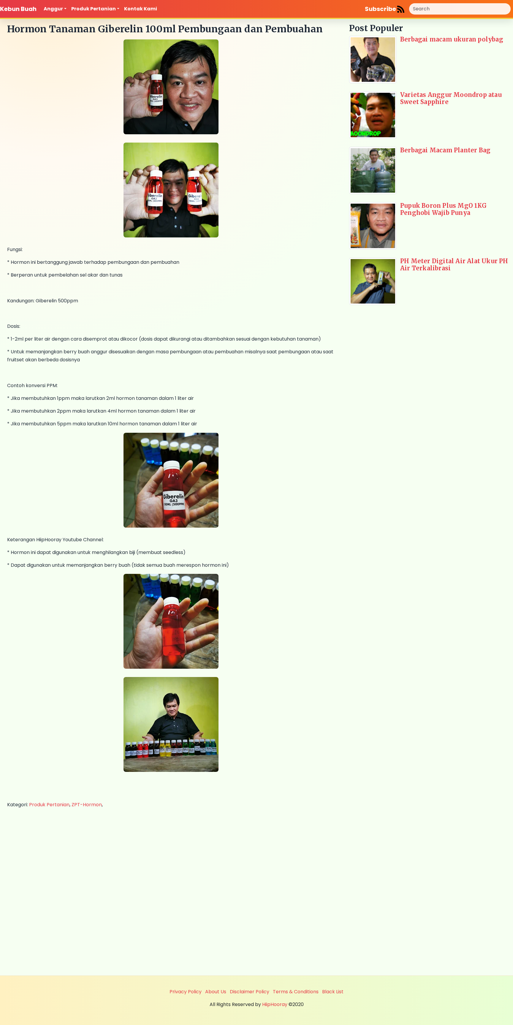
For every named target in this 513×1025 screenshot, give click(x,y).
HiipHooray (274, 1004)
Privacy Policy (186, 991)
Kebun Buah (18, 9)
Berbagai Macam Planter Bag (445, 150)
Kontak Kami (140, 8)
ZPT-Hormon (87, 804)
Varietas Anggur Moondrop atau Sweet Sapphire (451, 98)
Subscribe (381, 9)
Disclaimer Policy (249, 991)
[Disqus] (171, 891)
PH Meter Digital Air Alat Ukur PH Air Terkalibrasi (454, 264)
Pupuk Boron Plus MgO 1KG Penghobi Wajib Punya (443, 209)
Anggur (53, 8)
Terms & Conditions (296, 991)
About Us (215, 991)
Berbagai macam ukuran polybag (451, 39)
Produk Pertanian (93, 8)
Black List (332, 991)
